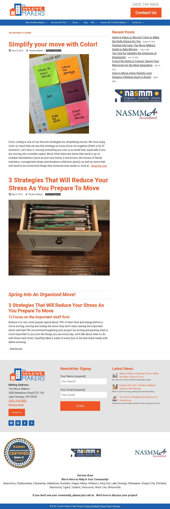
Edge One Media (92, 506)
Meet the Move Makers (35, 22)
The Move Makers (36, 51)
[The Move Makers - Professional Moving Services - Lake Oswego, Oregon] (27, 10)
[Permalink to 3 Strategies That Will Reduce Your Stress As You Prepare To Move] (59, 237)
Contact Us (146, 12)
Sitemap (116, 506)
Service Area (16, 404)
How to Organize (54, 51)
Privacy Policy (106, 506)
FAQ (92, 22)
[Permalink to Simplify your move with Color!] (59, 94)
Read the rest (99, 165)
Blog (86, 22)
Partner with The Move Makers (113, 22)
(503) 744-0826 (17, 400)
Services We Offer (58, 22)
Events (75, 22)
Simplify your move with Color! (52, 44)
